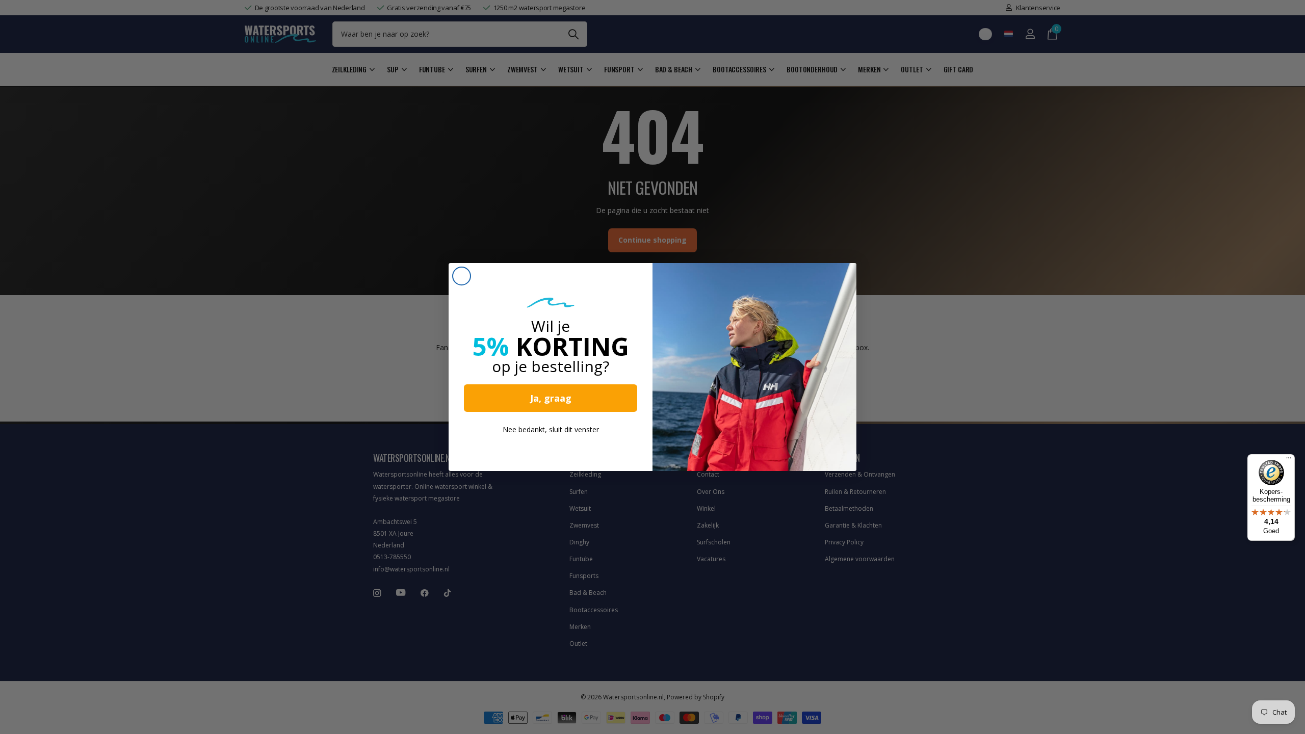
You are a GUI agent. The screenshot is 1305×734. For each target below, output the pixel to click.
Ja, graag (550, 398)
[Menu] (1289, 460)
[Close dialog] (462, 276)
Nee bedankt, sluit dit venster (551, 429)
